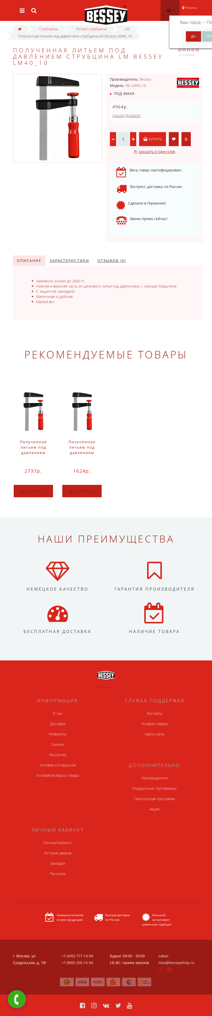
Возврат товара (155, 723)
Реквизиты (57, 734)
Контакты (154, 713)
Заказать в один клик (157, 152)
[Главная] (19, 28)
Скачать (57, 744)
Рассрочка (57, 754)
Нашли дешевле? (126, 116)
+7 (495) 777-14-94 (77, 955)
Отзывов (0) (111, 260)
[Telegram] (169, 969)
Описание (29, 260)
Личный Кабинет (57, 842)
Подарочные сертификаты (154, 788)
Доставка (57, 723)
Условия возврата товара (57, 775)
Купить (155, 139)
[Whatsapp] (161, 968)
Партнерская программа (154, 798)
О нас (58, 713)
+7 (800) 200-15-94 (77, 962)
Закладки (57, 863)
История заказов (57, 853)
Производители (154, 778)
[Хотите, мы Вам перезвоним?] (16, 999)
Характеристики (69, 260)
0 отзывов (186, 54)
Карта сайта (154, 734)
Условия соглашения (57, 765)
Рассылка (57, 873)
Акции (155, 809)
